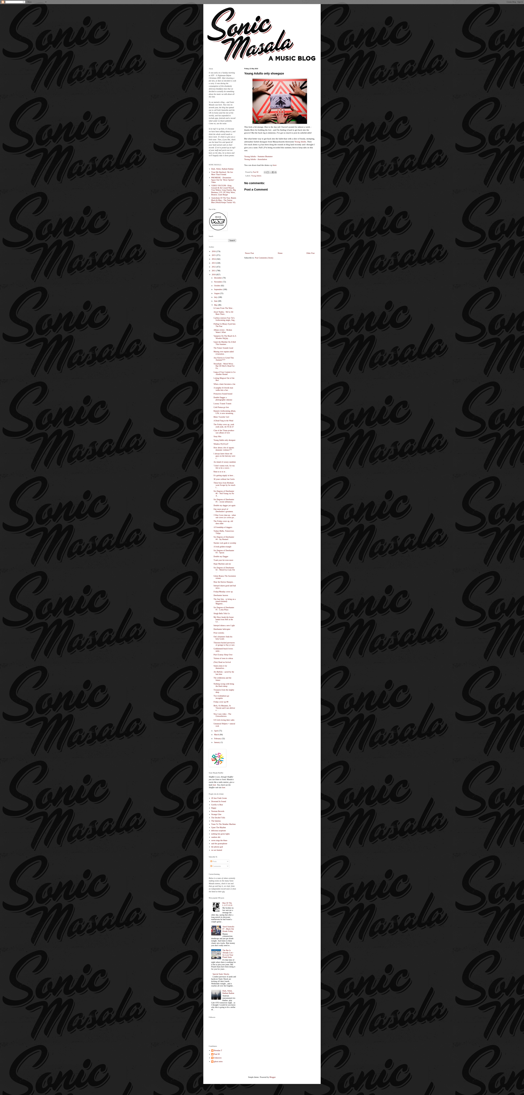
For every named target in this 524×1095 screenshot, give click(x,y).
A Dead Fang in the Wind (223, 421)
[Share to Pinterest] (275, 172)
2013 (214, 263)
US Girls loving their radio (224, 720)
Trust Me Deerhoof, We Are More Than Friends (222, 173)
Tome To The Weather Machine (223, 824)
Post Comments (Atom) (264, 258)
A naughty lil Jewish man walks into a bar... (223, 389)
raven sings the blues (219, 840)
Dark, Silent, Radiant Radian (222, 169)
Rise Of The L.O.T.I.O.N (227, 904)
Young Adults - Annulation (255, 159)
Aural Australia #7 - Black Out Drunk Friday (228, 929)
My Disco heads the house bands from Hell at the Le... (224, 619)
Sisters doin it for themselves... (220, 667)
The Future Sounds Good (223, 348)
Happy (213, 808)
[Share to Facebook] (273, 172)
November (218, 282)
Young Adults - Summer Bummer (258, 156)
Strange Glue (216, 814)
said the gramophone (219, 844)
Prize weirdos (219, 633)
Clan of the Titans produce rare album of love (224, 431)
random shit (215, 837)
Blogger (273, 1077)
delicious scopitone (218, 831)
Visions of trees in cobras (223, 658)
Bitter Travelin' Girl (221, 417)
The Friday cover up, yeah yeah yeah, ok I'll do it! (224, 425)
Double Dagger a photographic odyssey (223, 398)
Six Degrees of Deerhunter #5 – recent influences (224, 500)
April (216, 731)
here (275, 165)
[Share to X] (270, 172)
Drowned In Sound (218, 801)
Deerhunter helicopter (222, 629)
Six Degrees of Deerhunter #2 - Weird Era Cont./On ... (224, 570)
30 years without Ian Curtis (224, 479)
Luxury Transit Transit (222, 404)
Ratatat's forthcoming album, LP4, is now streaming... (225, 412)
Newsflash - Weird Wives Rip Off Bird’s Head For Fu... (224, 366)
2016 (214, 251)
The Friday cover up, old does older (223, 522)
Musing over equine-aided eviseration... (224, 353)
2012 (214, 267)
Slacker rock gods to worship (225, 543)
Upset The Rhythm (218, 827)
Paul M (217, 1054)
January (217, 742)
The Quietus (216, 821)
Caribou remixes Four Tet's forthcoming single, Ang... (225, 319)
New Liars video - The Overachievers (222, 715)
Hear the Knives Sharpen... (224, 582)
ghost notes (218, 1061)
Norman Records (217, 811)
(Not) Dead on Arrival (222, 662)
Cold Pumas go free (221, 407)
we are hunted (216, 850)
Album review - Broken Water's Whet (223, 331)
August (217, 293)
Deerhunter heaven (221, 595)
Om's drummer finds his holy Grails (223, 638)
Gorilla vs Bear (217, 805)
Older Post (310, 253)
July (216, 297)
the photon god (217, 847)
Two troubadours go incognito (221, 697)
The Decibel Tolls (218, 818)
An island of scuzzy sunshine (225, 462)
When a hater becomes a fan (224, 384)
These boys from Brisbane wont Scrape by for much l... (224, 485)
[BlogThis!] (267, 172)
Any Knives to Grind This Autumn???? (224, 359)
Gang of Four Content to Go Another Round (225, 373)
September (218, 289)
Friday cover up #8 (221, 702)
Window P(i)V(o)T (221, 444)
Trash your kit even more (223, 560)
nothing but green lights (220, 834)
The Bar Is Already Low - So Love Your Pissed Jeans (228, 953)
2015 (214, 255)
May (216, 305)
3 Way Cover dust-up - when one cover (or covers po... (225, 516)
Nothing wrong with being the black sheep (224, 685)
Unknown (217, 1058)
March (217, 735)
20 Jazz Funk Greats (219, 798)
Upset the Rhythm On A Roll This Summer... (225, 343)
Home (280, 253)
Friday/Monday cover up (223, 592)
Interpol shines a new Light (224, 625)
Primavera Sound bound (223, 394)
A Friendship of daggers (223, 527)
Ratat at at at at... (220, 472)
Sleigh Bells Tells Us (222, 613)
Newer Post (249, 253)
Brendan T (218, 1050)
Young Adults (300, 141)
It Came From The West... (224, 308)
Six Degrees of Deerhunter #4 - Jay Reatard (224, 538)
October (217, 286)
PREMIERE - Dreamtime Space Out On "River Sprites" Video (222, 180)
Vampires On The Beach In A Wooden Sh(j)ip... (225, 337)
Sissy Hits (217, 436)
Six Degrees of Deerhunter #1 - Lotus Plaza (224, 608)
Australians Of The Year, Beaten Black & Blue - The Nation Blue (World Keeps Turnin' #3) (223, 200)
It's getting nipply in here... (224, 475)
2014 (214, 259)
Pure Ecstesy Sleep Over (223, 655)
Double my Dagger (221, 556)
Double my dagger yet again (224, 505)
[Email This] (265, 172)
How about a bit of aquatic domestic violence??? (224, 449)
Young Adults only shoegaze (224, 440)
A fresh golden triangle (222, 547)
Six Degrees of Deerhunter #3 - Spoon (224, 551)
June (216, 301)
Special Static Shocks (221, 974)
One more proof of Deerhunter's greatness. (223, 510)
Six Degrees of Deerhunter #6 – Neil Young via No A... (224, 493)
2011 (214, 271)
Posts (214, 861)
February (218, 739)
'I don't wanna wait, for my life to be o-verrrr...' (224, 467)
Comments (216, 866)
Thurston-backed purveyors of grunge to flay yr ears (224, 644)
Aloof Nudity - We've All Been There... (223, 313)
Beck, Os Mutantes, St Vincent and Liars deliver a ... (224, 708)
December (218, 278)
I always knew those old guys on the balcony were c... (224, 456)
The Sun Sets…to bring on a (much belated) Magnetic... (225, 601)
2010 (214, 275)
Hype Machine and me (222, 564)
